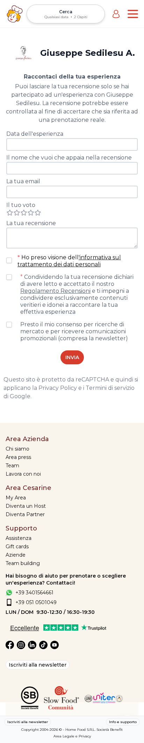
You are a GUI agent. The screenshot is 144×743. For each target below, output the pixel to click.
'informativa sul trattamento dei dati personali (69, 261)
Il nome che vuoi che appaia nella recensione (69, 157)
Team (12, 465)
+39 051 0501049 (36, 602)
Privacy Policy (57, 388)
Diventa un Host (26, 506)
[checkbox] (9, 260)
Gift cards (17, 546)
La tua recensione (31, 223)
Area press (18, 457)
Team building (23, 563)
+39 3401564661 (34, 592)
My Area (16, 498)
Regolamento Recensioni (55, 291)
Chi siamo (17, 449)
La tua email (23, 181)
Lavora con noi (23, 474)
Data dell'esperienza (34, 134)
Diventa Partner (25, 514)
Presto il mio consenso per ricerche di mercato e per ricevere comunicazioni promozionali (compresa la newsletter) (74, 331)
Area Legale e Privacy (72, 736)
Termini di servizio (110, 388)
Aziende (16, 555)
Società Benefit (109, 729)
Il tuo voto (20, 205)
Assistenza (18, 538)
